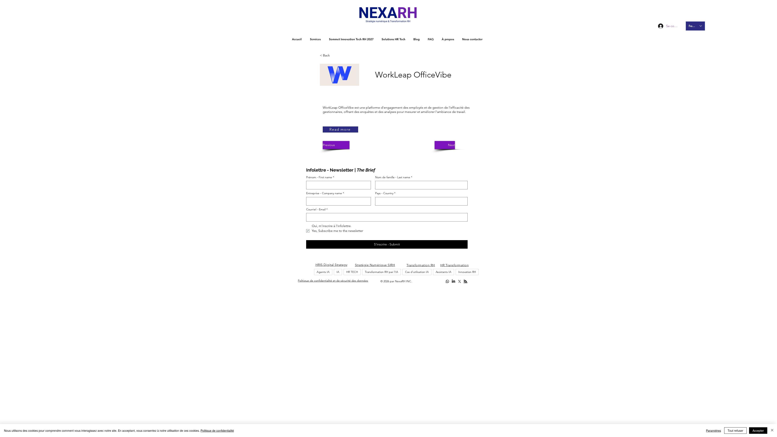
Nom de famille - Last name (393, 177)
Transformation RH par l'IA (381, 272)
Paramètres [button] (713, 431)
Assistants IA (443, 272)
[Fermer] (772, 430)
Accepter (758, 431)
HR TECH (352, 272)
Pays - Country (385, 193)
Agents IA (323, 272)
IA (337, 272)
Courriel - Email (317, 209)
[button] (333, 55)
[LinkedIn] (453, 281)
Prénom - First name (320, 177)
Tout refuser (735, 431)
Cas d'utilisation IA (417, 272)
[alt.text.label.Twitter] (459, 281)
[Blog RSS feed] (465, 282)
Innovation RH (467, 272)
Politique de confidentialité (217, 431)
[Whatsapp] (447, 281)
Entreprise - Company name (325, 193)
